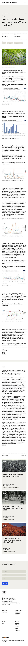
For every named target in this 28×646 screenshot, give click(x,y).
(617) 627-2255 (6, 604)
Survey (3, 621)
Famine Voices (11, 551)
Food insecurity (18, 43)
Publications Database (18, 612)
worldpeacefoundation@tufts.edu (11, 602)
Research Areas (19, 610)
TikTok (16, 628)
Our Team (4, 612)
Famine (3, 43)
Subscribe (5, 583)
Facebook (4, 350)
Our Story (4, 610)
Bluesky (17, 626)
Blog (3, 623)
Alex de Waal (17, 36)
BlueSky (4, 353)
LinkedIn (4, 352)
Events (16, 615)
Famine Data (10, 43)
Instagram (17, 630)
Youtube (17, 621)
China (5, 487)
